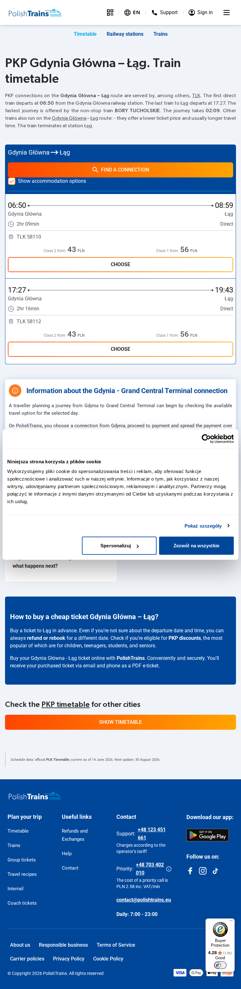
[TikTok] (215, 871)
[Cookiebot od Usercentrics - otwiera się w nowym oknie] (206, 438)
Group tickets (22, 860)
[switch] (220, 965)
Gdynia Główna (69, 118)
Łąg (94, 118)
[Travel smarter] (110, 12)
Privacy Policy (68, 959)
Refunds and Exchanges (75, 835)
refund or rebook (46, 638)
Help (67, 853)
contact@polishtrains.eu (143, 900)
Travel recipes (22, 874)
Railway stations (125, 34)
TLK (196, 95)
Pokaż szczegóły (203, 525)
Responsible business (63, 945)
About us (20, 945)
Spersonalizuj (115, 545)
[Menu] (226, 12)
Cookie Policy (108, 959)
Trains (160, 34)
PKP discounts (185, 638)
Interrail (16, 889)
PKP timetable (65, 704)
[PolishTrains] (35, 795)
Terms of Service (116, 945)
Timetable (85, 34)
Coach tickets (22, 903)
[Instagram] (202, 871)
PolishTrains (131, 658)
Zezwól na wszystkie (196, 545)
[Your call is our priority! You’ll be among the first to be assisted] (168, 868)
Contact (70, 868)
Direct (226, 224)
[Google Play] (207, 835)
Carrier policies (27, 959)
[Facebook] (190, 871)
